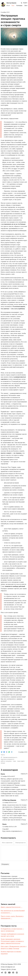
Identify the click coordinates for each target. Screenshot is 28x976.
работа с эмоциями (6, 761)
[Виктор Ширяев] (3, 6)
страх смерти (20, 761)
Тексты (3, 755)
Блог (13, 5)
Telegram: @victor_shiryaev (8, 969)
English (25, 3)
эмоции (3, 763)
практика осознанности (7, 759)
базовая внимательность (10, 757)
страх (14, 761)
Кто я (8, 5)
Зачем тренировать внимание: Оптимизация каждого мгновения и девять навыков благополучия (12, 941)
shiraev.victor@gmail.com (8, 967)
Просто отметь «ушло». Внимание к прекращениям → (12, 917)
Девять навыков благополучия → (11, 907)
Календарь (19, 5)
